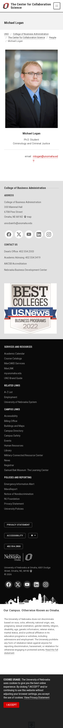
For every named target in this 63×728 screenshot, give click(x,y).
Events (7, 440)
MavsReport (10, 489)
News (7, 460)
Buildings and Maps (14, 425)
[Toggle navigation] (56, 5)
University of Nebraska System (20, 402)
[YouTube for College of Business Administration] (29, 234)
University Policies (14, 508)
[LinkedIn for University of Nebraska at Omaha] (36, 584)
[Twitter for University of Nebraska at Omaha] (18, 584)
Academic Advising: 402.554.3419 (22, 257)
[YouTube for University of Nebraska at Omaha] (27, 584)
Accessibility (11, 416)
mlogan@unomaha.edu (45, 158)
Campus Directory (13, 430)
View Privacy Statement (37, 697)
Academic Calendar (14, 353)
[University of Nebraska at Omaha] (7, 6)
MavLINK (8, 368)
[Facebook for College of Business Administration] (9, 234)
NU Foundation (12, 498)
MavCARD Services (14, 363)
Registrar (9, 465)
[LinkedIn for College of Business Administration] (39, 234)
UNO (6, 34)
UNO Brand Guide (13, 378)
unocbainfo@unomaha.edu (18, 223)
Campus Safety (12, 435)
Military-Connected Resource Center (23, 455)
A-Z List (8, 392)
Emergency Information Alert (19, 484)
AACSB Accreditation (15, 263)
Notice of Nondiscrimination (18, 494)
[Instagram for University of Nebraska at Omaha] (45, 584)
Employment (10, 397)
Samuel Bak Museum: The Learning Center (26, 470)
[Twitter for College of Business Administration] (19, 234)
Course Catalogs (13, 358)
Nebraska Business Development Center (25, 269)
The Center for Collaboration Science (31, 6)
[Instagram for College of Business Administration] (49, 234)
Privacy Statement (14, 503)
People (52, 37)
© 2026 (8, 574)
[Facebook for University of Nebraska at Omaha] (8, 584)
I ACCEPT (11, 704)
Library (7, 450)
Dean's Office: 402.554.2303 (19, 251)
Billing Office (10, 420)
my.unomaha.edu (13, 373)
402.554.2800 (13, 546)
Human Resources (13, 445)
